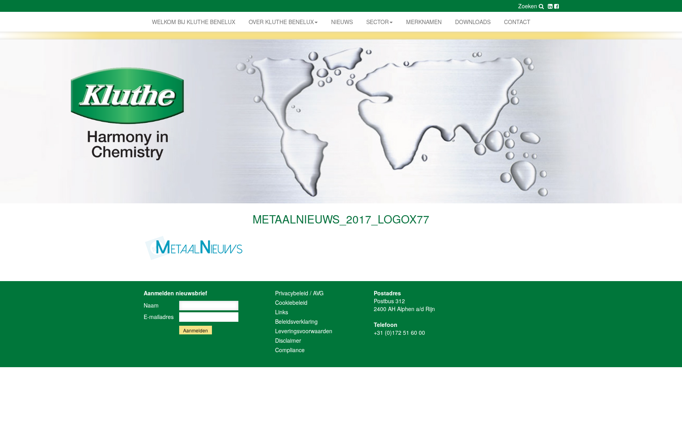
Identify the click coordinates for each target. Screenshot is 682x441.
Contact (517, 22)
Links (281, 312)
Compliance (290, 350)
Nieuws (342, 22)
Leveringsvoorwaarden (303, 331)
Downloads (473, 22)
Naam (151, 305)
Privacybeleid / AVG (299, 293)
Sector (377, 22)
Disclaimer (288, 340)
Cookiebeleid (291, 302)
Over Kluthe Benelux (281, 22)
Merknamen (424, 22)
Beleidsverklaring (296, 321)
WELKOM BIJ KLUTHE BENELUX (193, 22)
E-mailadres (159, 317)
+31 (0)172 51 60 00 (399, 332)
